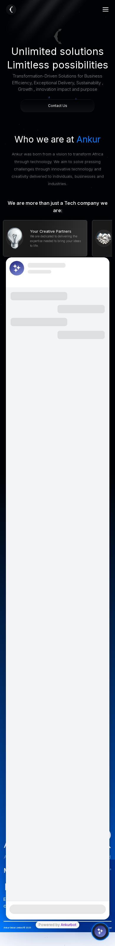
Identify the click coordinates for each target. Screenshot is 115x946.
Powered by (57, 924)
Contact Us (57, 105)
